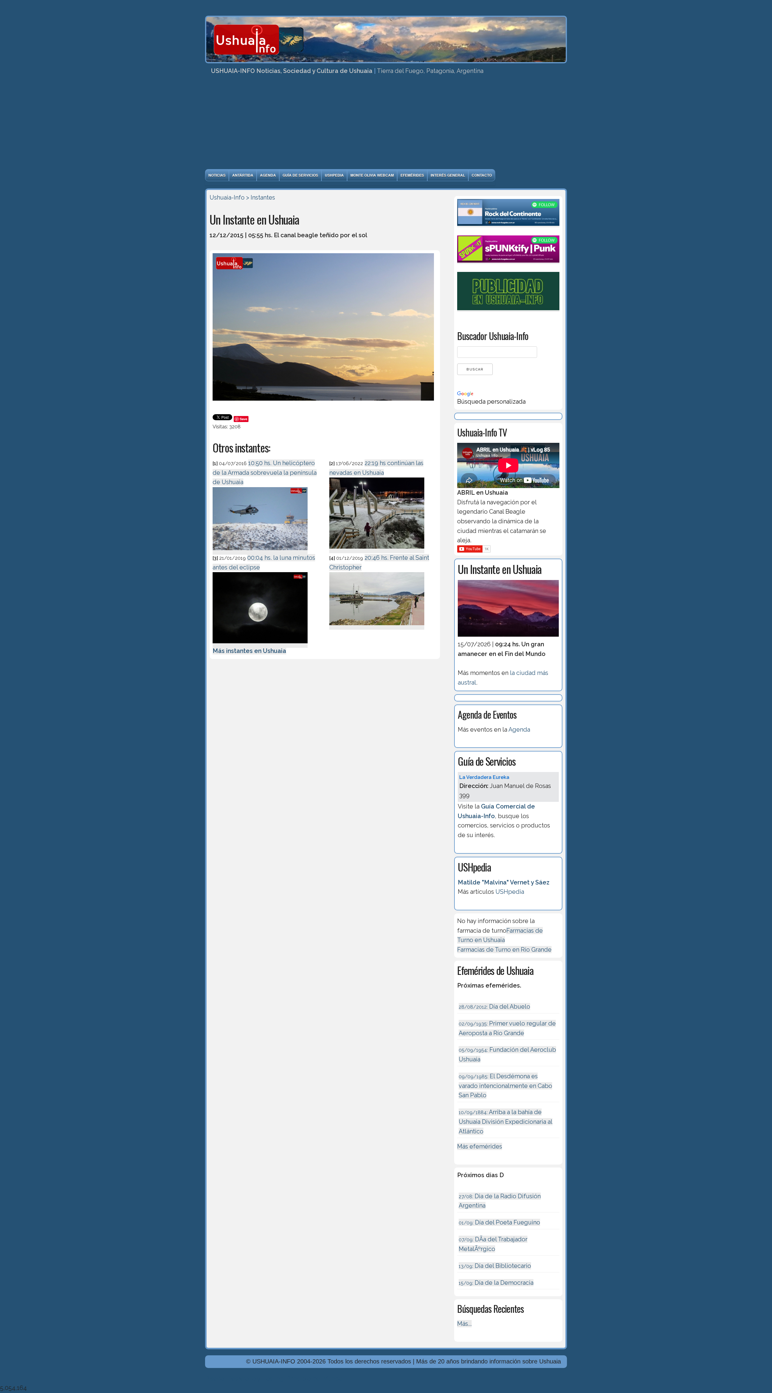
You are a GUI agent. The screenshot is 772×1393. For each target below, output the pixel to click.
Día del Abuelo (494, 1006)
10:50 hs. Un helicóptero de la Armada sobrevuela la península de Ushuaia (265, 472)
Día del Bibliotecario (495, 1265)
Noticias (217, 175)
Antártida (242, 175)
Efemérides (412, 175)
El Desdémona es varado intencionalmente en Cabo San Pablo (505, 1086)
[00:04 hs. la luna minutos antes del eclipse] (260, 644)
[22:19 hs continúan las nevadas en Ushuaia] (376, 549)
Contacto (482, 175)
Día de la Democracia (496, 1282)
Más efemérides (479, 1146)
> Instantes (260, 197)
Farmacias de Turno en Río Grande (504, 949)
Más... (464, 1323)
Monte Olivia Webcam (372, 175)
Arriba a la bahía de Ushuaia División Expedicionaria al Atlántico (505, 1121)
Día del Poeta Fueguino (499, 1222)
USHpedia (334, 175)
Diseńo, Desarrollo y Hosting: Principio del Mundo (274, 1378)
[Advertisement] (386, 124)
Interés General (448, 175)
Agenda (268, 175)
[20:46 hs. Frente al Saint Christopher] (376, 626)
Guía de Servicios (300, 175)
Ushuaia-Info (227, 197)
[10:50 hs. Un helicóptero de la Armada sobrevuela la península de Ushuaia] (260, 551)
